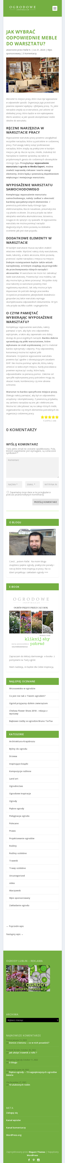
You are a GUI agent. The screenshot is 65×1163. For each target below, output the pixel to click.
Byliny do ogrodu (18, 748)
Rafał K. (27, 49)
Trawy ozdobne (17, 868)
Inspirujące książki (18, 763)
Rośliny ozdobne (18, 853)
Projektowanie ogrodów (21, 838)
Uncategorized (17, 875)
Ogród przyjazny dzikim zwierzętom (28, 703)
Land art (13, 778)
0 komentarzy (30, 53)
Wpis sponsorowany (19, 898)
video (12, 883)
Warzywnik (15, 890)
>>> (46, 572)
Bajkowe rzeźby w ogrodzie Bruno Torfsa (31, 721)
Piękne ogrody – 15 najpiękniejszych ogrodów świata (31, 1073)
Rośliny (13, 845)
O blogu (13, 1062)
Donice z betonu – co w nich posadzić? (29, 1042)
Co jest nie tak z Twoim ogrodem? (27, 695)
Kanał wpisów (13, 1120)
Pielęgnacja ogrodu (19, 815)
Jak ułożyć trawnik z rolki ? (23, 1052)
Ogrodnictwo (16, 786)
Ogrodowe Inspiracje (20, 793)
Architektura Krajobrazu (22, 741)
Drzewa (13, 756)
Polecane (14, 823)
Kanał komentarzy (16, 1127)
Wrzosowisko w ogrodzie (22, 688)
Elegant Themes (37, 1152)
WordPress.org (13, 1135)
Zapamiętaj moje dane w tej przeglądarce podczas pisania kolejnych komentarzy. (28, 493)
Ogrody (13, 801)
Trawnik (13, 860)
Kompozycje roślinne (20, 771)
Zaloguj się (12, 1112)
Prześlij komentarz (45, 502)
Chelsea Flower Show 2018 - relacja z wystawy (28, 712)
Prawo (12, 830)
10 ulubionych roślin (19, 1084)
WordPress (32, 1155)
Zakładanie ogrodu (19, 905)
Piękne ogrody (16, 808)
